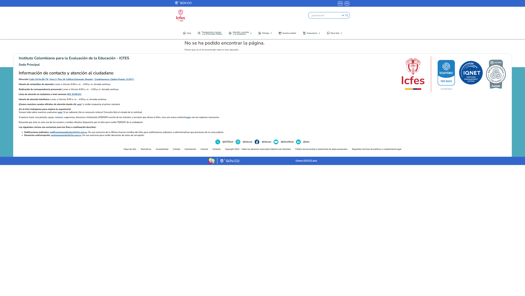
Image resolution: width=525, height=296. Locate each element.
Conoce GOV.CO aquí (306, 160)
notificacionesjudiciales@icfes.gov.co (68, 132)
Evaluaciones (312, 33)
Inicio (189, 33)
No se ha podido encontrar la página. (225, 43)
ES (347, 3)
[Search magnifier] (347, 15)
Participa (265, 33)
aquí (79, 104)
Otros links (335, 33)
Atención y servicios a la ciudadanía (241, 33)
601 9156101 (74, 94)
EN (340, 3)
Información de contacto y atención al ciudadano (66, 73)
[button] (240, 33)
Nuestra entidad (289, 33)
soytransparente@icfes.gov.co (66, 135)
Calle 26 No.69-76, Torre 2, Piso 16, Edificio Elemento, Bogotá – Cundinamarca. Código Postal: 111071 (81, 79)
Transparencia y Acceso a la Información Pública (212, 33)
